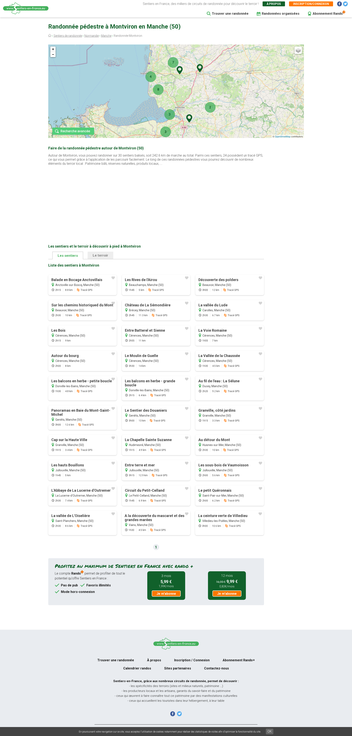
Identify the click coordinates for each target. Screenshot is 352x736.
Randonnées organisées (280, 14)
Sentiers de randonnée (68, 35)
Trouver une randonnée (230, 14)
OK (269, 731)
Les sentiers (68, 255)
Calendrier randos (137, 668)
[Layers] (298, 50)
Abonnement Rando (328, 14)
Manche (106, 35)
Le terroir (100, 255)
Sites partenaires (177, 668)
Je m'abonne (166, 594)
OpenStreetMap (282, 136)
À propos (274, 4)
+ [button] (53, 49)
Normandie (91, 35)
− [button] (53, 54)
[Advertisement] (156, 198)
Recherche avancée (75, 131)
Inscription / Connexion (192, 660)
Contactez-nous (216, 668)
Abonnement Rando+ (239, 660)
